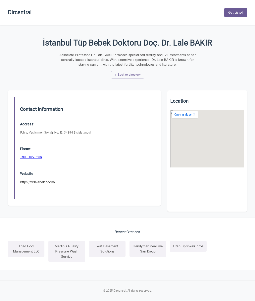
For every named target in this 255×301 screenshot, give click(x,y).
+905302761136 (31, 157)
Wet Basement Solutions (107, 248)
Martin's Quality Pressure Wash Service (66, 251)
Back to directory (128, 74)
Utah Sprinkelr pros (188, 246)
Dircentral (20, 12)
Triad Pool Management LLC (26, 248)
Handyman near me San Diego (148, 248)
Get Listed (235, 12)
